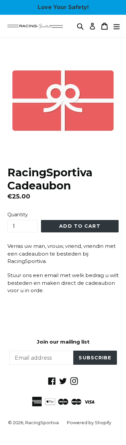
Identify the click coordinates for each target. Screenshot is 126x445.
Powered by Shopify (89, 422)
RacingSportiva (42, 422)
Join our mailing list (63, 342)
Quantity (17, 215)
